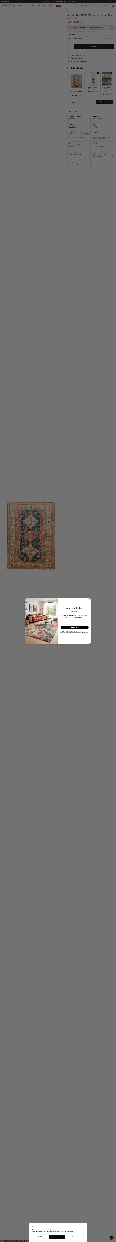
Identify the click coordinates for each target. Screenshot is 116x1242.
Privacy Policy (69, 1231)
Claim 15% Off (74, 627)
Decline (74, 1237)
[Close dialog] (89, 600)
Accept (57, 1237)
